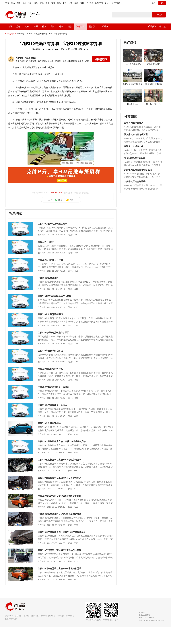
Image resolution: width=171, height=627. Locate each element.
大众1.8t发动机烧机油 (134, 158)
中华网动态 (70, 616)
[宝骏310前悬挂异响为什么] (20, 368)
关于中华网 (9, 616)
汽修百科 (80, 26)
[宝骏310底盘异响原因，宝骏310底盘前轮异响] (20, 513)
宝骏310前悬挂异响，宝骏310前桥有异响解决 (59, 478)
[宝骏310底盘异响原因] (20, 278)
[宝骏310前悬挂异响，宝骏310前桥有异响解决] (20, 477)
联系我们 (27, 616)
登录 (162, 3)
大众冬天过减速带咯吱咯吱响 (138, 170)
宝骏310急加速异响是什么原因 (52, 405)
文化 (47, 3)
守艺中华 (89, 3)
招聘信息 (35, 616)
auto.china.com (56, 193)
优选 (76, 3)
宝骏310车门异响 (46, 242)
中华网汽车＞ (11, 34)
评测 (35, 26)
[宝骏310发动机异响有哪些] (20, 314)
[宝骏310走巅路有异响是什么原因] (20, 332)
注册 (153, 3)
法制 (82, 3)
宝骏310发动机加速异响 (49, 423)
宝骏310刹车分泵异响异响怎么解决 (54, 296)
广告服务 (18, 616)
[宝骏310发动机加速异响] (20, 423)
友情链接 (60, 616)
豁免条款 (52, 616)
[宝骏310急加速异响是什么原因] (20, 405)
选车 (61, 26)
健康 (65, 3)
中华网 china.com (16, 15)
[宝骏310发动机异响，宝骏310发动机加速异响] (20, 459)
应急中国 (99, 3)
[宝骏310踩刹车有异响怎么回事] (20, 223)
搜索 (159, 14)
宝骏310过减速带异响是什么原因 (53, 387)
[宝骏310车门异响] (20, 241)
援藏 (53, 3)
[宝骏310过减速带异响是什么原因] (20, 386)
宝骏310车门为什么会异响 (50, 260)
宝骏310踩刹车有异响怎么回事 (52, 223)
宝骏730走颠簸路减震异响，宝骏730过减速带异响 (62, 441)
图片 (52, 26)
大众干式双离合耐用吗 (134, 181)
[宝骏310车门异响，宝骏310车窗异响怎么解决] (20, 550)
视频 (44, 26)
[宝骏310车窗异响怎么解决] (20, 350)
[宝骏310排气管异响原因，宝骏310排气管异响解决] (20, 532)
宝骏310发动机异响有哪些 (50, 314)
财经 (24, 3)
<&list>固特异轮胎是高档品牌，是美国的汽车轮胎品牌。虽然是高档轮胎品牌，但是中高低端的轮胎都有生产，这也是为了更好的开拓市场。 (142, 129)
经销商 (105, 26)
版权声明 (44, 616)
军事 (19, 3)
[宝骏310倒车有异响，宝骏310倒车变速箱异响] (20, 568)
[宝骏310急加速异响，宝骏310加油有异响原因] (20, 495)
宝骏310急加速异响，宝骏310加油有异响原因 (59, 496)
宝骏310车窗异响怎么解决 (50, 351)
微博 (71, 200)
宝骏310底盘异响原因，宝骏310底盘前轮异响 (59, 514)
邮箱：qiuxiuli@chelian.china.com (151, 620)
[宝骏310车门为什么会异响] (20, 259)
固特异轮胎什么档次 (133, 123)
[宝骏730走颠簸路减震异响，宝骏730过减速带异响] (20, 441)
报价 (70, 26)
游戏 (42, 3)
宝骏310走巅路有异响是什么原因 (53, 332)
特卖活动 (93, 26)
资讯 (13, 3)
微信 (60, 200)
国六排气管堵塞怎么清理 (136, 134)
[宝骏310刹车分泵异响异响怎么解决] (20, 296)
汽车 (36, 3)
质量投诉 (152, 26)
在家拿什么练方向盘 (133, 146)
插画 (59, 3)
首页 (7, 3)
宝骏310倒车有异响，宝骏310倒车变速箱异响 (59, 568)
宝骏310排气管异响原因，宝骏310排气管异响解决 (62, 532)
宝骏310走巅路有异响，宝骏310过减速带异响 (48, 34)
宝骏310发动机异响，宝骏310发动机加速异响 (59, 459)
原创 (18, 26)
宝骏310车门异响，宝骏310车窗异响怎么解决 (59, 550)
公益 (70, 3)
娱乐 (30, 3)
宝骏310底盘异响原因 (48, 278)
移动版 (162, 26)
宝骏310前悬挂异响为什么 (50, 369)
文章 (27, 26)
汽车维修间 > (22, 34)
